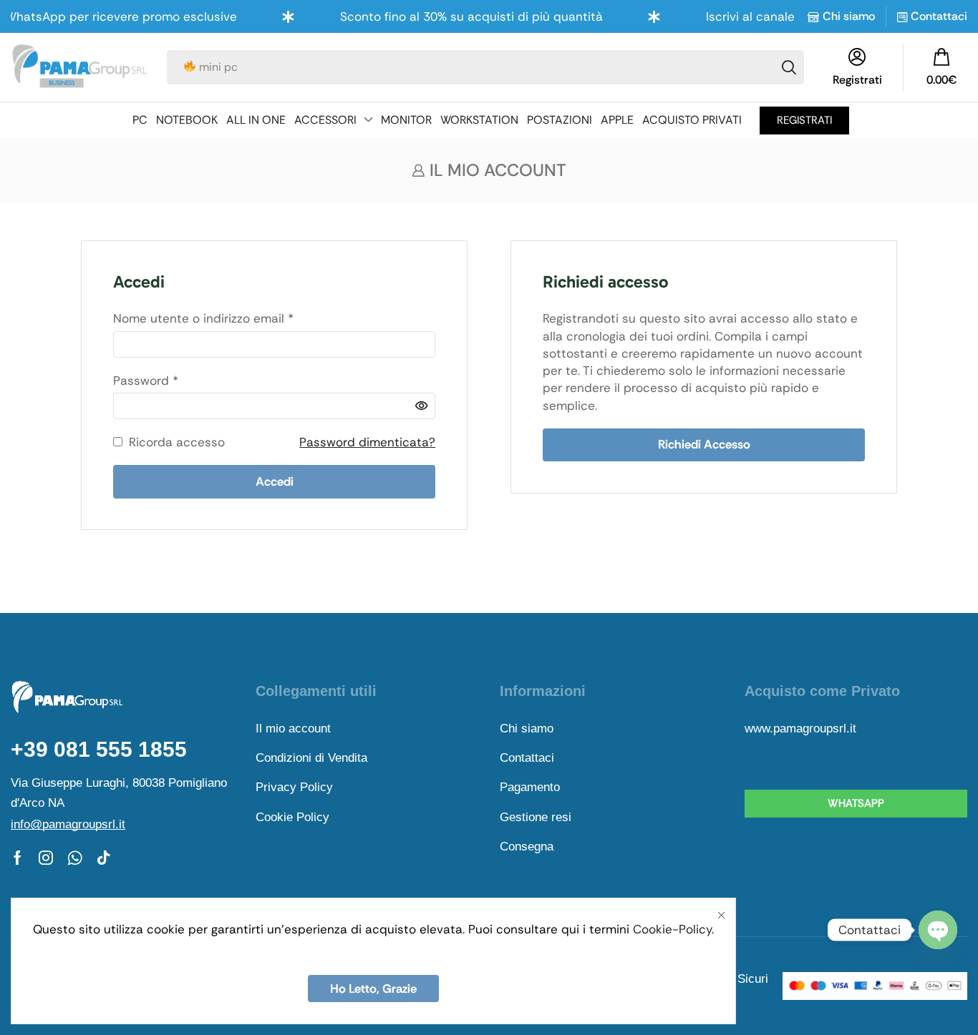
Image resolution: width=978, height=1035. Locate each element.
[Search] (789, 67)
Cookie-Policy (672, 929)
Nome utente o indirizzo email (203, 318)
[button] (941, 67)
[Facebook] (17, 857)
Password (145, 380)
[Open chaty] (938, 930)
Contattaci (939, 16)
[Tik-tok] (104, 857)
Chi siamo (849, 16)
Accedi (275, 481)
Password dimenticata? (367, 442)
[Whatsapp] (74, 857)
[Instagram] (46, 857)
